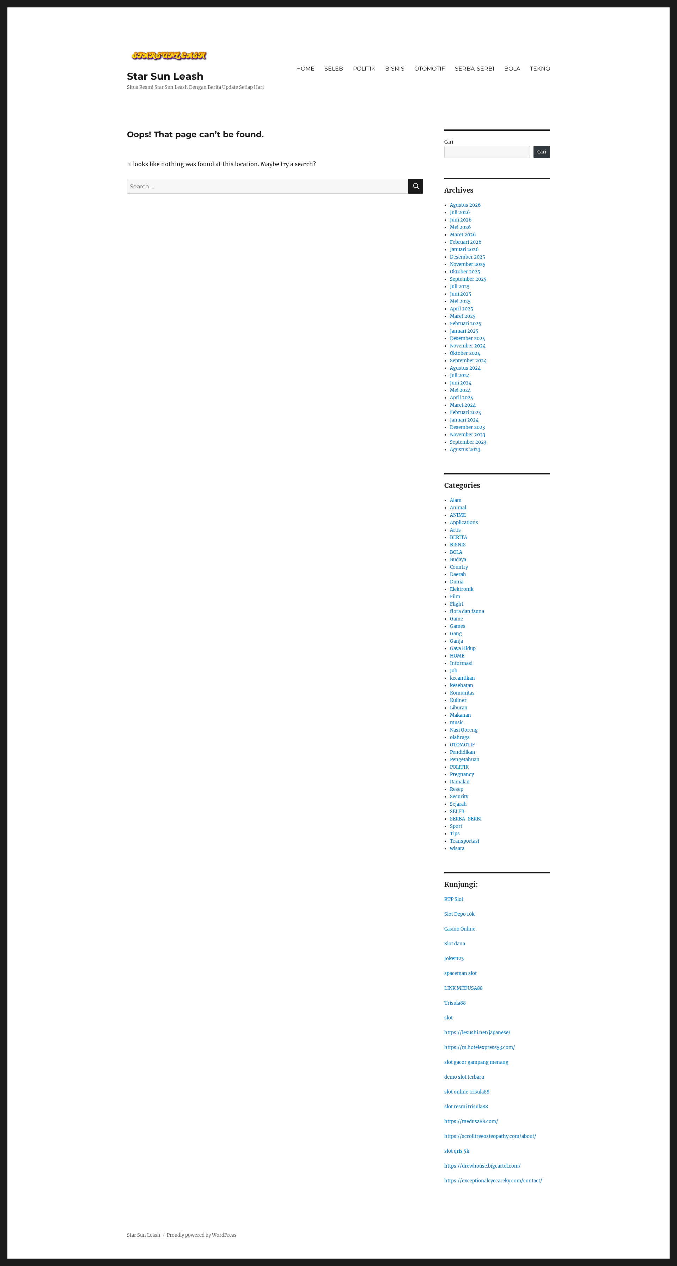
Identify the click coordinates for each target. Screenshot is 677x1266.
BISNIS (394, 68)
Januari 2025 (464, 331)
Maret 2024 (463, 405)
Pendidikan (462, 752)
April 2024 (461, 398)
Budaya (458, 560)
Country (459, 567)
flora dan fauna (467, 611)
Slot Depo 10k (459, 914)
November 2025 (468, 264)
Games (457, 626)
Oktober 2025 (465, 272)
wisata (457, 849)
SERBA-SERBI (474, 68)
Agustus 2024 (465, 368)
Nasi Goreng (464, 730)
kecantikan (462, 678)
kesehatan (461, 686)
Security (459, 797)
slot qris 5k (456, 1151)
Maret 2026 (463, 235)
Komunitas (462, 693)
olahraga (460, 737)
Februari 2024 (465, 413)
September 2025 (468, 279)
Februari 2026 (466, 242)
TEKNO (540, 68)
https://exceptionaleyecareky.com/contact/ (493, 1181)
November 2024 (468, 346)
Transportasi (464, 841)
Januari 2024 (464, 420)
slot (448, 1018)
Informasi (461, 663)
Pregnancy (462, 774)
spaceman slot (460, 973)
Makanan (460, 715)
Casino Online (459, 929)
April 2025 (461, 309)
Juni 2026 (461, 220)
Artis (455, 530)
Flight (456, 604)
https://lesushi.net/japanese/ (477, 1033)
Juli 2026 (460, 213)
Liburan (459, 708)
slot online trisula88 (466, 1092)
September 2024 (468, 361)
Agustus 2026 (465, 205)
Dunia (456, 582)
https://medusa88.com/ (471, 1122)
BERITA (458, 537)
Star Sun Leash (165, 76)
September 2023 (468, 442)
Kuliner (458, 700)
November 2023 (467, 435)
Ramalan (460, 782)
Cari (448, 142)
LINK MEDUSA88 (463, 988)
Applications (464, 523)
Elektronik (462, 589)
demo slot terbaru (464, 1077)
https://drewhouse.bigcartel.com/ (482, 1166)
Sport (456, 826)
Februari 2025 (465, 324)
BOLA (512, 68)
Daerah (458, 574)
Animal (458, 508)
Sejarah (458, 804)
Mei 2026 (460, 227)
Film (455, 597)
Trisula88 (455, 1003)
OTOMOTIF (429, 68)
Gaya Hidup (463, 649)
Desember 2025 (467, 257)
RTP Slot (453, 899)
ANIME (458, 515)
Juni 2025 (460, 294)
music (457, 723)
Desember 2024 (467, 338)
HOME (305, 68)
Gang (456, 634)
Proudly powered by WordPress (202, 1235)
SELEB (333, 68)
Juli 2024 (460, 375)
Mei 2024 (460, 390)
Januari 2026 (464, 250)
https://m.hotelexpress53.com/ (479, 1047)
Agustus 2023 (465, 450)
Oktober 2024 (465, 353)
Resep (456, 789)
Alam (456, 500)
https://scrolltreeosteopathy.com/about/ (490, 1136)
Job (453, 671)
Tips (455, 834)
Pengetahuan (465, 760)
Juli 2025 (460, 287)
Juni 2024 (460, 383)
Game (456, 619)
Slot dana (454, 944)
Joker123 (454, 959)
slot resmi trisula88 (466, 1107)
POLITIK (364, 68)
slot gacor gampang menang (476, 1062)
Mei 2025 (460, 301)
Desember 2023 (467, 427)
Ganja (456, 641)
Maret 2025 (463, 316)
